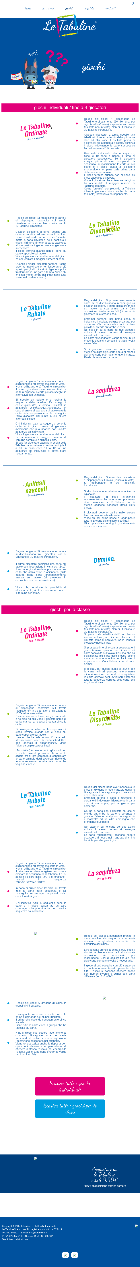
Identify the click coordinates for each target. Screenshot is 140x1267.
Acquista (89, 8)
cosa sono (48, 8)
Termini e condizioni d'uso (15, 1239)
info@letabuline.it (38, 1232)
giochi (69, 8)
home (27, 8)
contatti (111, 8)
